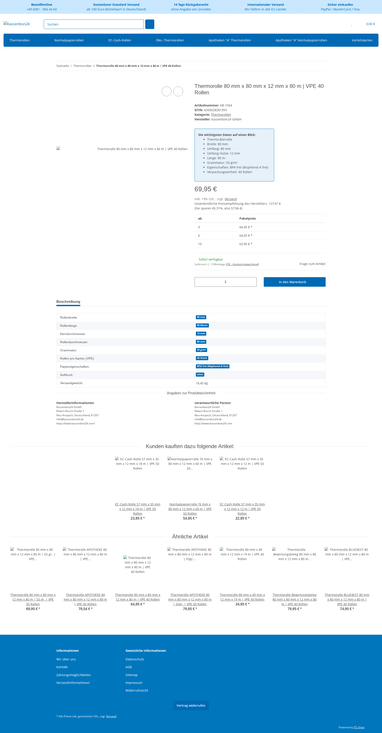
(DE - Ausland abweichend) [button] (242, 264)
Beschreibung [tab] (68, 302)
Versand (231, 199)
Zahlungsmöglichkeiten (73, 675)
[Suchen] (149, 24)
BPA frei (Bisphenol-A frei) (212, 366)
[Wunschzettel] (352, 23)
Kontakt (62, 667)
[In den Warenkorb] (59, 80)
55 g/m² (201, 349)
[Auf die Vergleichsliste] (167, 91)
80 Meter (202, 325)
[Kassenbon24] (17, 24)
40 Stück (202, 358)
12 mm (201, 333)
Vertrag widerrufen (191, 705)
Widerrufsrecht (137, 690)
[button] (343, 23)
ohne (200, 374)
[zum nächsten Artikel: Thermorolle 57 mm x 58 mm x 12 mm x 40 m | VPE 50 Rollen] (321, 66)
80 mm (201, 317)
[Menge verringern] (199, 281)
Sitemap (132, 675)
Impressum (134, 683)
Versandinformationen (73, 683)
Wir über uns (66, 659)
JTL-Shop (359, 727)
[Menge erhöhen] (251, 281)
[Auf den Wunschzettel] (178, 91)
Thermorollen (221, 114)
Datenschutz (135, 659)
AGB (129, 667)
